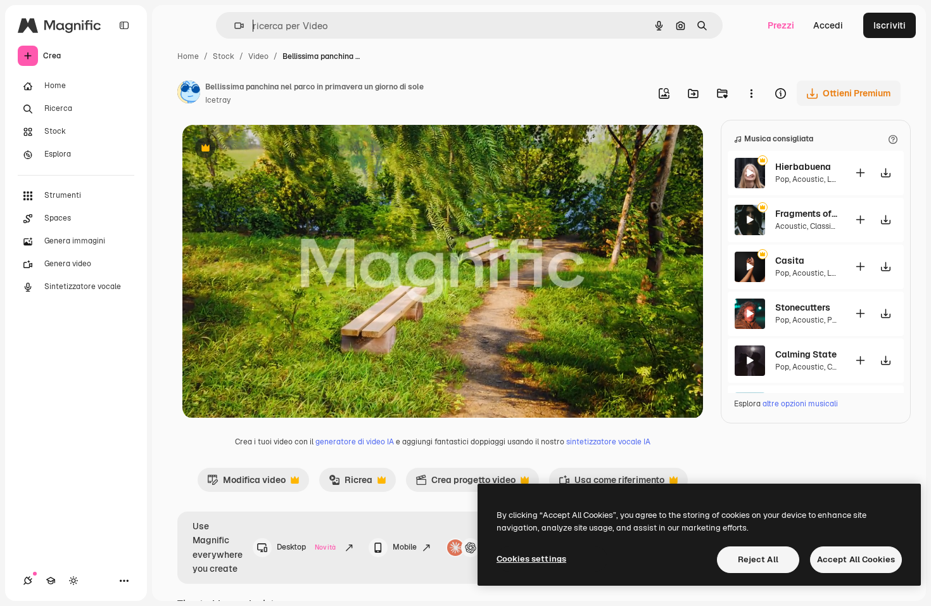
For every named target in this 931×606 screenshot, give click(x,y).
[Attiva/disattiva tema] (73, 581)
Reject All (758, 559)
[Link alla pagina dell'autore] (188, 94)
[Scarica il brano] (885, 173)
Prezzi (781, 25)
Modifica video (246, 483)
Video (258, 56)
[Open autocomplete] (234, 25)
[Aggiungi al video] (860, 173)
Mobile (405, 547)
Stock (223, 56)
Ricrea (350, 483)
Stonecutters (802, 307)
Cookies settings (531, 558)
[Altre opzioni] (751, 93)
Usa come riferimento (611, 483)
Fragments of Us (807, 213)
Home (188, 56)
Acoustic (808, 179)
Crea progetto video (465, 483)
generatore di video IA (354, 442)
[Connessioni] (28, 581)
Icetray (218, 100)
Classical (826, 226)
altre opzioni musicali (800, 404)
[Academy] (51, 581)
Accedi (828, 25)
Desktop (306, 547)
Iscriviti (889, 25)
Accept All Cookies (856, 559)
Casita (789, 260)
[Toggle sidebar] (124, 25)
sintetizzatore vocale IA (608, 442)
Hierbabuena (803, 166)
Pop (782, 179)
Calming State (806, 354)
